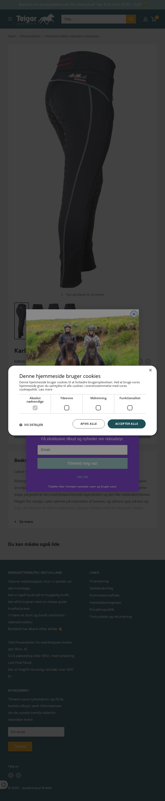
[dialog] (82, 400)
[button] (31, 425)
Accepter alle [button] (126, 424)
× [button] (150, 370)
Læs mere (45, 389)
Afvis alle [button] (88, 424)
